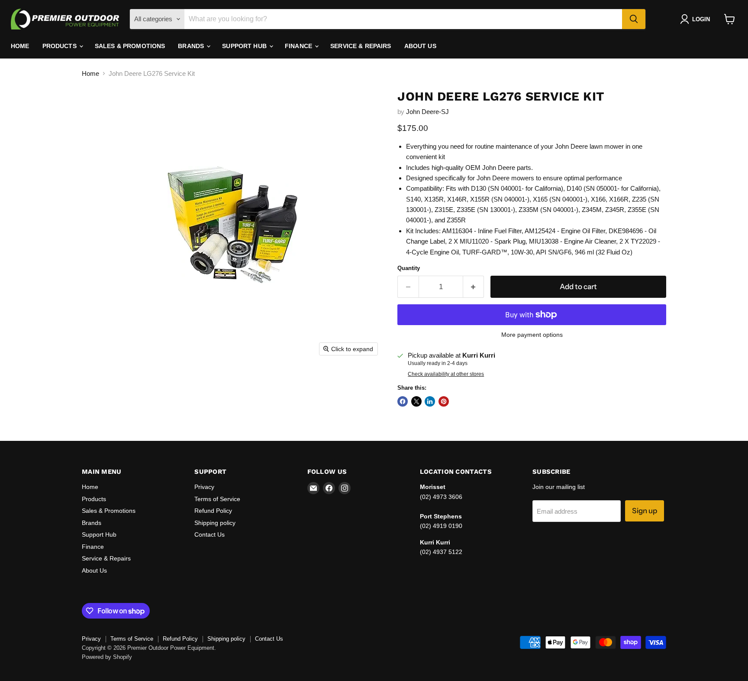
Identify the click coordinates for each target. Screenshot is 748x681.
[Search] (633, 19)
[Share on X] (416, 401)
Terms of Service (217, 498)
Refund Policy (213, 510)
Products (60, 45)
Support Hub (245, 45)
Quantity (408, 268)
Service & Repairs (360, 45)
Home (20, 45)
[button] (696, 19)
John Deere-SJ (427, 111)
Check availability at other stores (446, 374)
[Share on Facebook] (402, 401)
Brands (192, 45)
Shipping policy (214, 522)
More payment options (532, 334)
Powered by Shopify (107, 657)
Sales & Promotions (130, 45)
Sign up (644, 510)
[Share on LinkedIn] (430, 401)
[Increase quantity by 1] (473, 287)
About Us (420, 45)
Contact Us (209, 534)
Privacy (204, 486)
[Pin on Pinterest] (443, 401)
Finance (299, 45)
